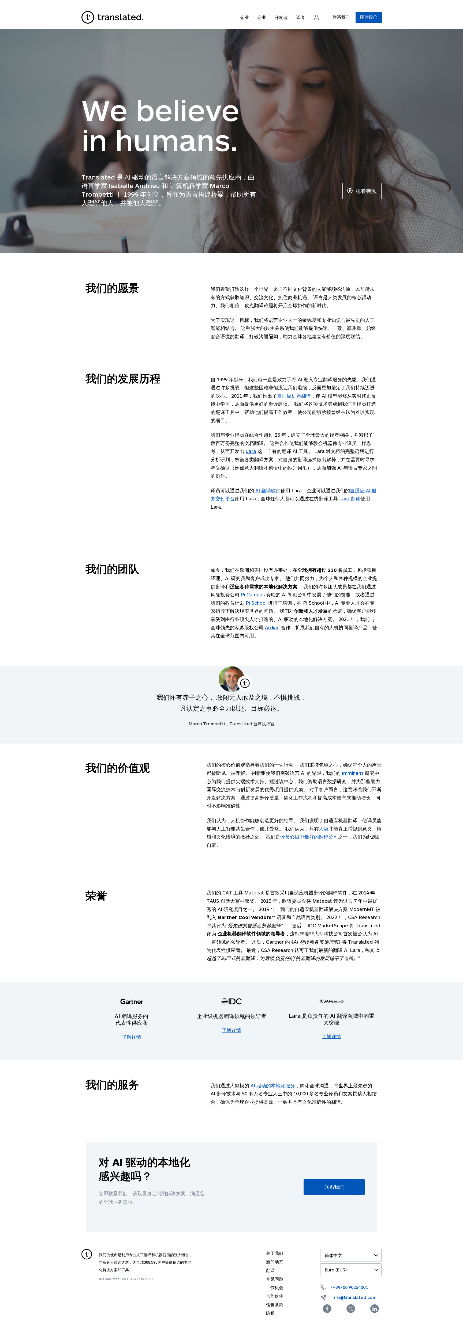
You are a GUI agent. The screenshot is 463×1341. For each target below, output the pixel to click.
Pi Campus (253, 594)
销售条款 (274, 1304)
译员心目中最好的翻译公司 (309, 837)
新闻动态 (274, 1261)
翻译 (270, 1270)
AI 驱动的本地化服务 (273, 1085)
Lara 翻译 (349, 498)
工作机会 (274, 1287)
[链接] (112, 17)
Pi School (256, 603)
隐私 (270, 1313)
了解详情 (131, 1037)
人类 (323, 829)
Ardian (272, 627)
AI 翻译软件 (268, 490)
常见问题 (274, 1278)
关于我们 (274, 1253)
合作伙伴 (274, 1295)
